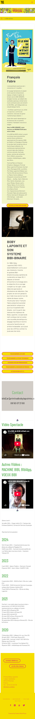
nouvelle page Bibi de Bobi (17, 205)
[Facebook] (10, 705)
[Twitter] (24, 705)
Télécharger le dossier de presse (17, 367)
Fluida (17, 713)
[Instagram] (15, 705)
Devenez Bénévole (12, 660)
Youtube (26, 699)
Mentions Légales (9, 687)
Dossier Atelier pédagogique (17, 362)
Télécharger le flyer (17, 354)
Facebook (6, 699)
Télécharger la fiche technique (17, 358)
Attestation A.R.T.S (17, 371)
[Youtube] (19, 705)
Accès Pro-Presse (17, 666)
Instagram (16, 699)
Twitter (18, 701)
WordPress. (23, 713)
